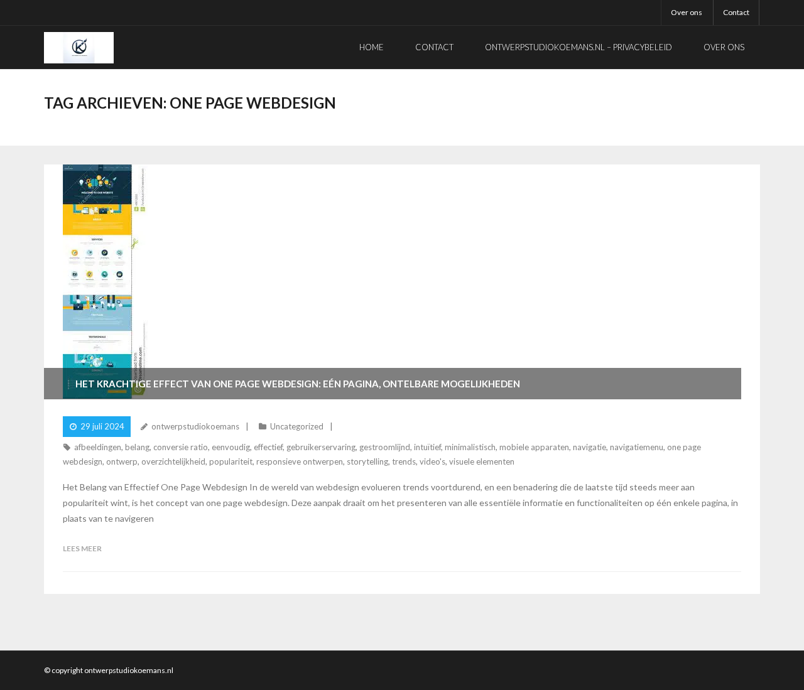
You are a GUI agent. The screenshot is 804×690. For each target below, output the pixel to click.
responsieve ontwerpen (299, 461)
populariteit (231, 461)
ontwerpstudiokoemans (195, 426)
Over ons (686, 12)
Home (371, 47)
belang (137, 447)
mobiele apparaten (534, 447)
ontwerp (122, 461)
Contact (736, 12)
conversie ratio (180, 447)
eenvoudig (231, 447)
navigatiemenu (636, 447)
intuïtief (427, 447)
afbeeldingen (97, 447)
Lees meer (82, 548)
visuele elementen (481, 461)
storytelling (367, 461)
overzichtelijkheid (173, 461)
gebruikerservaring (321, 447)
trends (404, 461)
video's (432, 461)
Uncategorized (296, 426)
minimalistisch (470, 447)
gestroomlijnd (384, 447)
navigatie (589, 447)
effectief (268, 447)
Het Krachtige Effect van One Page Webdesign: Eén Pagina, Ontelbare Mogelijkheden (297, 383)
